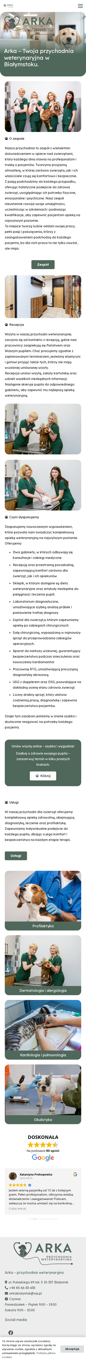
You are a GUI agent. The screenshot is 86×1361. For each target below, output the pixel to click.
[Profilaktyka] (43, 900)
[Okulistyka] (43, 1094)
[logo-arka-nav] (8, 6)
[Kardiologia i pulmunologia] (43, 1030)
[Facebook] (11, 1333)
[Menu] (80, 6)
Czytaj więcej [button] (17, 1208)
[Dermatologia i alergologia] (43, 965)
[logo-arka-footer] (29, 26)
